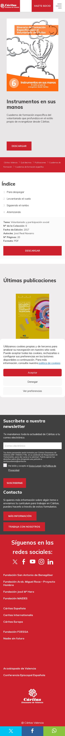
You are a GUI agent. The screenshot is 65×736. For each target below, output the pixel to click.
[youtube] (32, 561)
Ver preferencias (32, 391)
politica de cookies (49, 363)
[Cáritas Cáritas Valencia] (10, 6)
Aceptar (32, 372)
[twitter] (15, 561)
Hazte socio (42, 5)
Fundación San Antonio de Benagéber (28, 575)
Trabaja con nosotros (24, 526)
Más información (20, 516)
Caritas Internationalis (18, 615)
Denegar (33, 381)
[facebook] (24, 561)
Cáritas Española (14, 608)
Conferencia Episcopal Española (24, 675)
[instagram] (41, 561)
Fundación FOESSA (15, 631)
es (14, 461)
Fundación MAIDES (15, 598)
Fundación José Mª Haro (18, 591)
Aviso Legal (35, 465)
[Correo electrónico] (32, 445)
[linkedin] (50, 561)
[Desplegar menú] (59, 6)
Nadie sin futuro (13, 638)
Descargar (19, 146)
